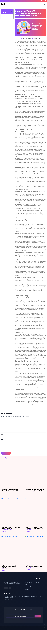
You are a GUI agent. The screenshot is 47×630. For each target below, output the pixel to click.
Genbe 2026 (6, 628)
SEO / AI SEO (27, 581)
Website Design (28, 586)
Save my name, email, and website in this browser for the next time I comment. (19, 450)
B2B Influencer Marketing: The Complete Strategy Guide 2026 (34, 528)
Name (2, 434)
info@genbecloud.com (10, 602)
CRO (26, 584)
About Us (37, 581)
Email (2, 439)
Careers (37, 582)
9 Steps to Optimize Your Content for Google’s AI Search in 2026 (35, 490)
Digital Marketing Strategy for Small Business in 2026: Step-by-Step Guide (11, 566)
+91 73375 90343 (8, 599)
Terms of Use (34, 628)
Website (2, 444)
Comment (3, 419)
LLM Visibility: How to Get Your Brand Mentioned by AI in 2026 (10, 490)
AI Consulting (27, 589)
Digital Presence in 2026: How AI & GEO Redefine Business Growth (35, 565)
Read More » (4, 493)
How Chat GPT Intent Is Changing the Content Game (11, 528)
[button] (11, 11)
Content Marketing (29, 587)
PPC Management (28, 582)
